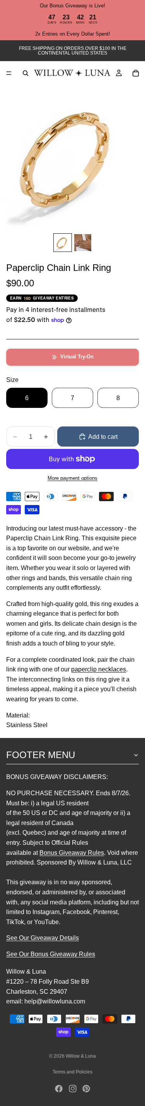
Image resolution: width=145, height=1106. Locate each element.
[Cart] (135, 73)
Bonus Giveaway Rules (71, 852)
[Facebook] (58, 1088)
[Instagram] (72, 1088)
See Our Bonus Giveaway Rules (50, 954)
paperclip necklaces (98, 669)
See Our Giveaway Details (42, 938)
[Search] (25, 73)
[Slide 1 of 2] (62, 242)
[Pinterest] (86, 1088)
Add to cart (103, 436)
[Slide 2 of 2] (82, 242)
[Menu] (9, 73)
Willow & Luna (81, 1056)
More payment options (72, 478)
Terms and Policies (72, 1072)
